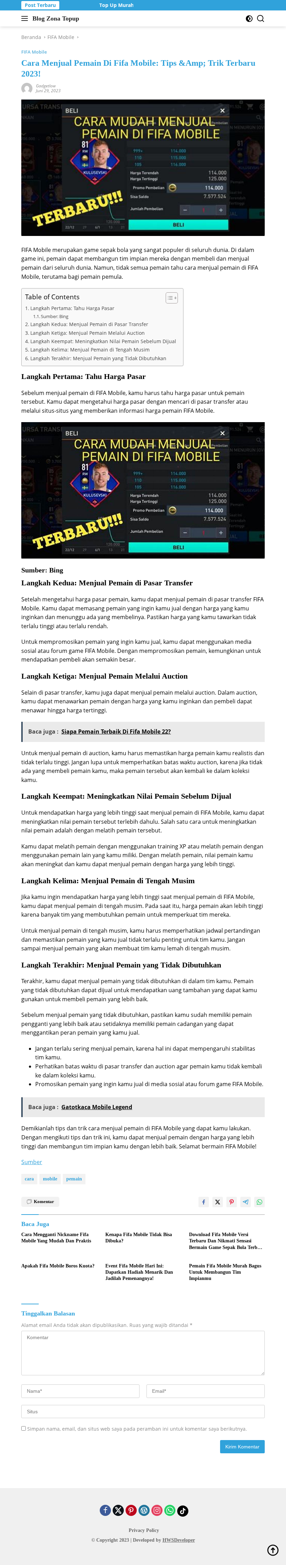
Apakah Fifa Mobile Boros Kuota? (58, 1265)
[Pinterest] (131, 1511)
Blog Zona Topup (55, 18)
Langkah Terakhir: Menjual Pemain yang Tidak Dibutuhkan (98, 358)
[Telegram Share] (245, 1202)
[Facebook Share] (203, 1202)
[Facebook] (105, 1511)
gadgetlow (46, 86)
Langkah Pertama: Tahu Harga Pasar (72, 308)
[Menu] (26, 18)
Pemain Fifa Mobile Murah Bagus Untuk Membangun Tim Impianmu (225, 1272)
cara (29, 1178)
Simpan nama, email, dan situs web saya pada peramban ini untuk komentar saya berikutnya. (137, 1428)
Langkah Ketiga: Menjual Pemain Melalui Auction (87, 333)
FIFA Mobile (34, 52)
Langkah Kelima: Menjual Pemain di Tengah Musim (90, 349)
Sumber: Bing (54, 316)
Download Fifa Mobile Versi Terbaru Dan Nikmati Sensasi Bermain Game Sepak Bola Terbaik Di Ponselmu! (226, 1241)
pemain (74, 1178)
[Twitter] (118, 1511)
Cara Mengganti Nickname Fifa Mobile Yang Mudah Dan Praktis (56, 1237)
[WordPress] (144, 1511)
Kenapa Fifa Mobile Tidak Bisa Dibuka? (138, 1237)
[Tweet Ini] (217, 1202)
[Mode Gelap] (249, 18)
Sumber (31, 1162)
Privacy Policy (144, 1530)
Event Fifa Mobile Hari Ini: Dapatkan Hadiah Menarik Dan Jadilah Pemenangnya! (139, 1272)
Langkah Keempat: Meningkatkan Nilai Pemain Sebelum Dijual (103, 341)
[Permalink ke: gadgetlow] (26, 88)
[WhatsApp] (169, 1511)
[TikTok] (182, 1511)
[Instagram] (157, 1511)
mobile (50, 1178)
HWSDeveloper (179, 1540)
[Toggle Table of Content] (168, 298)
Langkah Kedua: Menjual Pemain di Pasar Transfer (89, 324)
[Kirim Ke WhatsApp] (259, 1202)
